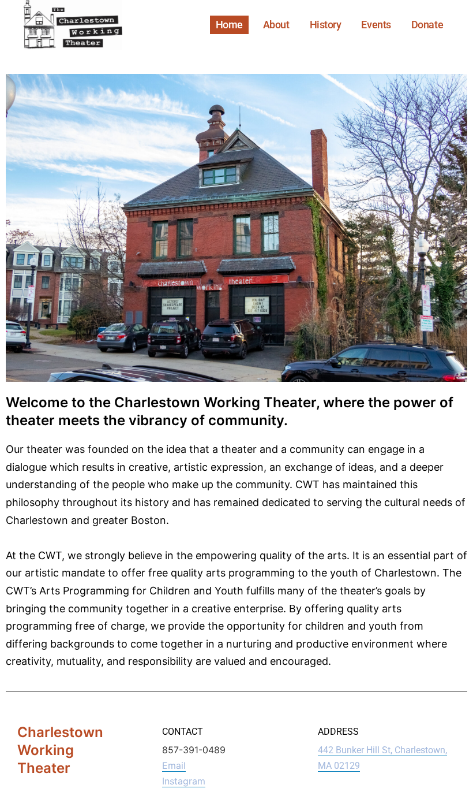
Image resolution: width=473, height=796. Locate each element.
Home (229, 24)
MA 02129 (339, 765)
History (325, 24)
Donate (427, 24)
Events (376, 24)
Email (174, 765)
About (276, 24)
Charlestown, (421, 750)
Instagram (183, 781)
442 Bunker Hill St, (356, 750)
